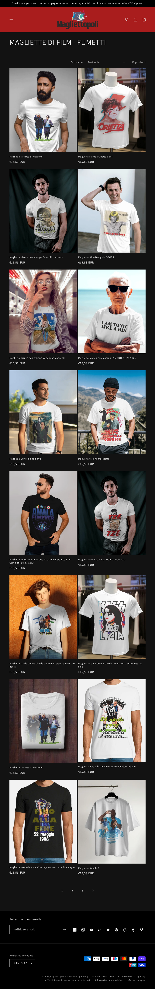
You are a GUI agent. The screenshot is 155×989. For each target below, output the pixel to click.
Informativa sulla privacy (133, 976)
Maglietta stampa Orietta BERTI (96, 156)
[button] (11, 19)
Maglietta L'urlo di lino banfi (25, 458)
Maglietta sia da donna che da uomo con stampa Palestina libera (42, 665)
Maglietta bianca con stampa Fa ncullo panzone (36, 257)
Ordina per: (77, 62)
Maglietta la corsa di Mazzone (25, 156)
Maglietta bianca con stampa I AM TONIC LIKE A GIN (107, 358)
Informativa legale (136, 980)
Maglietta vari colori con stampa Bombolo (102, 559)
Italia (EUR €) (20, 963)
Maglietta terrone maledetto (93, 458)
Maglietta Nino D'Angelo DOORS (96, 257)
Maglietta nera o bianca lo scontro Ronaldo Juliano (107, 766)
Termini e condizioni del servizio (63, 980)
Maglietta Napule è (88, 868)
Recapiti (87, 980)
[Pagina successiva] (93, 890)
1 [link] (62, 890)
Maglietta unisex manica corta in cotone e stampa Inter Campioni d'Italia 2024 (40, 561)
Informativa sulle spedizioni (109, 980)
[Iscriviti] (64, 929)
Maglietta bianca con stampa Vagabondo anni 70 (37, 358)
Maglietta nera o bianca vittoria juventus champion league (42, 867)
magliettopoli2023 (59, 976)
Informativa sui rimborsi (104, 976)
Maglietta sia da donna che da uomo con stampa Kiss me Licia (110, 665)
